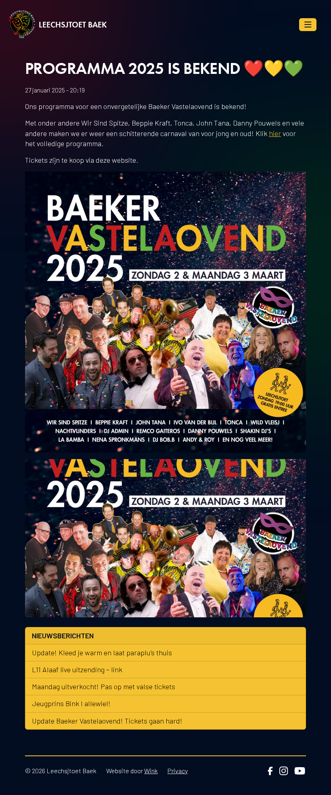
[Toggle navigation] (308, 24)
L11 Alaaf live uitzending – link (77, 669)
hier (275, 133)
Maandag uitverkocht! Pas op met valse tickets (103, 686)
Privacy (178, 770)
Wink (151, 770)
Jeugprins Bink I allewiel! (71, 703)
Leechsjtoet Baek (73, 24)
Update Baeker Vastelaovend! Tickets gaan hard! (107, 720)
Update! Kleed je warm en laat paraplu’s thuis (102, 652)
